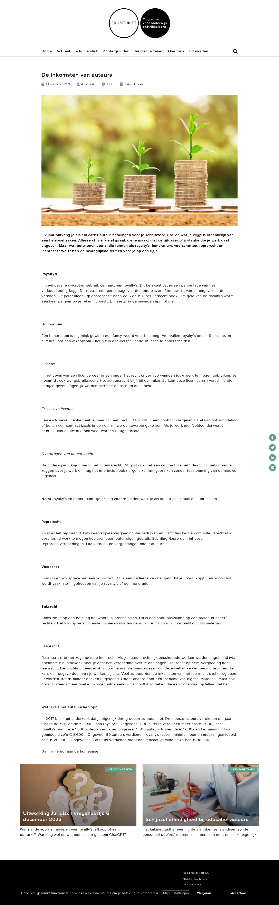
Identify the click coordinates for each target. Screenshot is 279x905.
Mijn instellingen (176, 893)
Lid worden (198, 51)
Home (46, 51)
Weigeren (204, 893)
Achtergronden (116, 51)
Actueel (63, 51)
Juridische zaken (149, 51)
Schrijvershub (86, 51)
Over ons (176, 51)
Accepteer (238, 893)
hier (50, 751)
